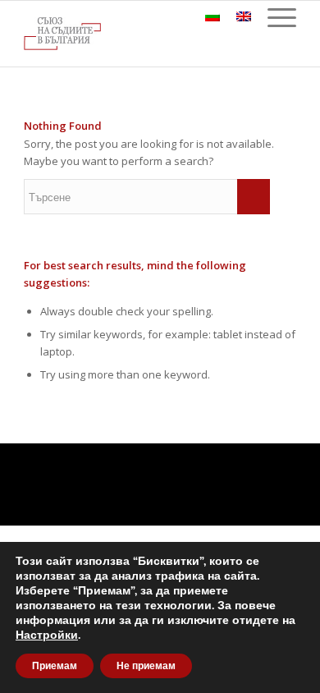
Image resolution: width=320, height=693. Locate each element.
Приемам (54, 665)
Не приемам (146, 665)
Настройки (47, 635)
